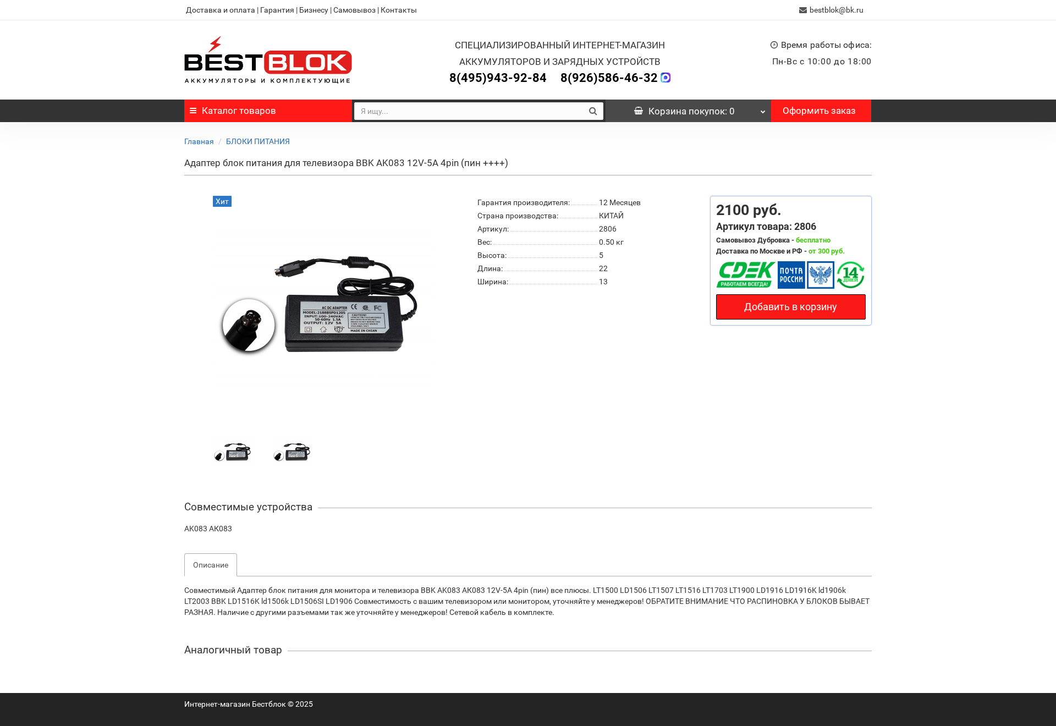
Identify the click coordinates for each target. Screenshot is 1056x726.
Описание (210, 564)
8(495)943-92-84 (498, 78)
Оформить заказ (819, 110)
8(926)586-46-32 (609, 78)
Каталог (239, 110)
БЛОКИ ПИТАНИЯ (258, 141)
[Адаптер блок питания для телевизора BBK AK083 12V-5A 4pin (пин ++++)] (233, 451)
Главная (199, 141)
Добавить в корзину (790, 306)
